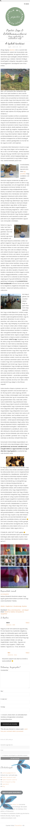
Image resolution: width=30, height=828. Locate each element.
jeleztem (12, 50)
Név (2, 691)
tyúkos (25, 606)
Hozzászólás (5, 670)
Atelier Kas (15, 804)
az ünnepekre (5, 594)
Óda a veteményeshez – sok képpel (18, 610)
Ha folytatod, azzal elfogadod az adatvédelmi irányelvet (14, 755)
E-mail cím (4, 699)
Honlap (3, 707)
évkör (3, 606)
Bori (20, 47)
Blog (3, 786)
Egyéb (9, 47)
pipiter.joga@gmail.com (9, 773)
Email (2, 750)
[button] (0, 1)
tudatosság (17, 606)
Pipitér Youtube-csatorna (9, 779)
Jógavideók (5, 784)
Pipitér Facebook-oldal (9, 777)
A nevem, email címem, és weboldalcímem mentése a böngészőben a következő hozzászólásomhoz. (14, 717)
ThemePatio (18, 825)
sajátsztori (9, 606)
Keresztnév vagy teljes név (7, 745)
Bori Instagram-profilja (8, 782)
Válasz (27, 622)
